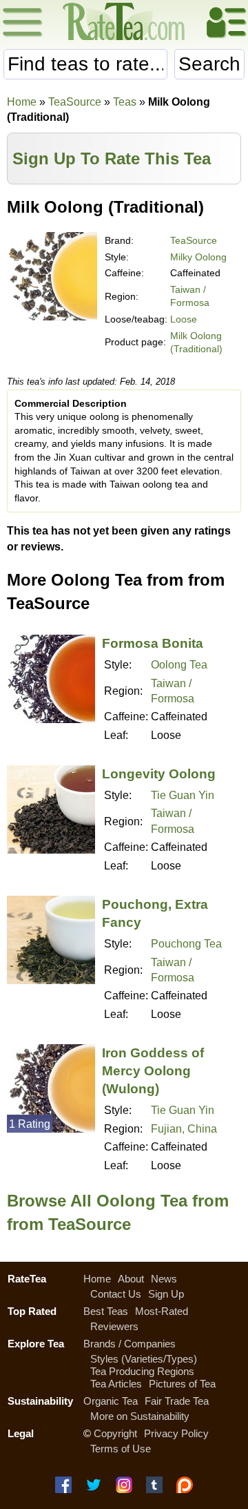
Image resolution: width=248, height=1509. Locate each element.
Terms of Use (120, 1448)
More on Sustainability (139, 1416)
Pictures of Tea (182, 1384)
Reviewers (114, 1326)
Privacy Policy (176, 1433)
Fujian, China (184, 1129)
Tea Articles (116, 1384)
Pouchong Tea (186, 944)
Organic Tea (110, 1401)
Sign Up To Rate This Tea (111, 158)
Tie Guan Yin (182, 795)
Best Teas (105, 1311)
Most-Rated (161, 1311)
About (131, 1279)
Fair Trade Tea (177, 1401)
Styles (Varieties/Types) (143, 1359)
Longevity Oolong (159, 774)
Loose (183, 319)
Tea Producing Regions (142, 1371)
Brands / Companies (129, 1343)
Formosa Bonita (152, 643)
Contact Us (115, 1294)
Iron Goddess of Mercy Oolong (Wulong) (153, 1071)
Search (209, 64)
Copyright (115, 1433)
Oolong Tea (179, 665)
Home (22, 102)
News (164, 1279)
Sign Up (166, 1294)
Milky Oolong (198, 256)
